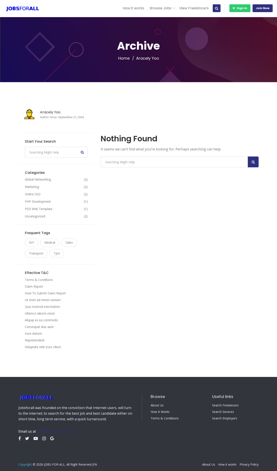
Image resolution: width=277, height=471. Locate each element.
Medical (49, 242)
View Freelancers (194, 8)
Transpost (36, 253)
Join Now (262, 8)
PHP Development (38, 201)
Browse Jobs (160, 8)
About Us (157, 405)
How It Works (160, 412)
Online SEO (32, 194)
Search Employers (224, 418)
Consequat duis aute (39, 327)
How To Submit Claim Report (45, 293)
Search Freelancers (225, 405)
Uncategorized (35, 216)
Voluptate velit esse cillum (43, 347)
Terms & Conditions (39, 280)
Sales (69, 242)
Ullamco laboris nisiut (40, 313)
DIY (31, 242)
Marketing (32, 186)
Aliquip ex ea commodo (41, 320)
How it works (133, 8)
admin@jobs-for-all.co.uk (57, 431)
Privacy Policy (249, 464)
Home (124, 58)
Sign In (241, 8)
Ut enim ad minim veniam (43, 300)
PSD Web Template (38, 208)
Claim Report (34, 286)
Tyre (57, 253)
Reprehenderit (35, 340)
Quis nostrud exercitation (42, 307)
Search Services (223, 412)
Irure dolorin (33, 333)
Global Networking (38, 179)
